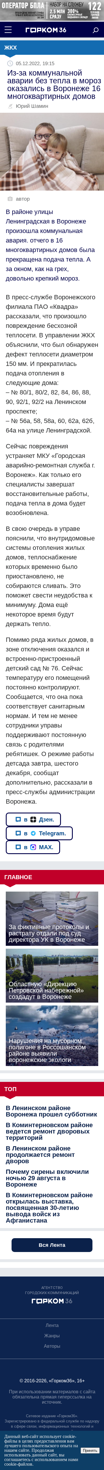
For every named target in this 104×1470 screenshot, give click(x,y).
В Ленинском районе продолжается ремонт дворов (40, 1154)
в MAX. (38, 847)
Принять (90, 1450)
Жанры (52, 1335)
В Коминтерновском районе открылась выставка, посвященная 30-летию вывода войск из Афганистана (49, 1208)
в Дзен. (39, 819)
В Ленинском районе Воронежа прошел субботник (51, 1111)
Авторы (52, 1346)
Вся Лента (52, 1245)
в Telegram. (45, 833)
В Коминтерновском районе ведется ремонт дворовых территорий (49, 1131)
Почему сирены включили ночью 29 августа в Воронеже (47, 1178)
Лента (52, 1325)
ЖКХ (10, 47)
